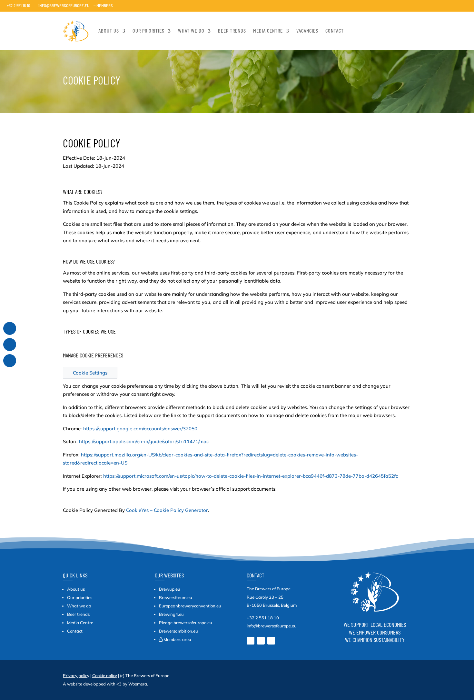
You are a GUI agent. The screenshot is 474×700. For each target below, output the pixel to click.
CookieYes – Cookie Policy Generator (167, 510)
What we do (191, 31)
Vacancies (307, 31)
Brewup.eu (169, 589)
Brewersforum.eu (175, 597)
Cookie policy (104, 675)
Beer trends (232, 31)
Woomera (137, 683)
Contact (334, 31)
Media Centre (80, 622)
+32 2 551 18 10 (16, 5)
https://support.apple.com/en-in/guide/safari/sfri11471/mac (144, 441)
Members (103, 5)
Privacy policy (76, 675)
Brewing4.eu (171, 614)
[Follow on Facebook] (271, 641)
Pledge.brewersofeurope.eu (185, 622)
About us (108, 31)
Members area (177, 639)
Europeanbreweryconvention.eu (190, 605)
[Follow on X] (261, 641)
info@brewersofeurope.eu (62, 5)
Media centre (268, 31)
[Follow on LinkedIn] (250, 641)
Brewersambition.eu (178, 631)
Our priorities (148, 31)
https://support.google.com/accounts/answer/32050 (140, 428)
